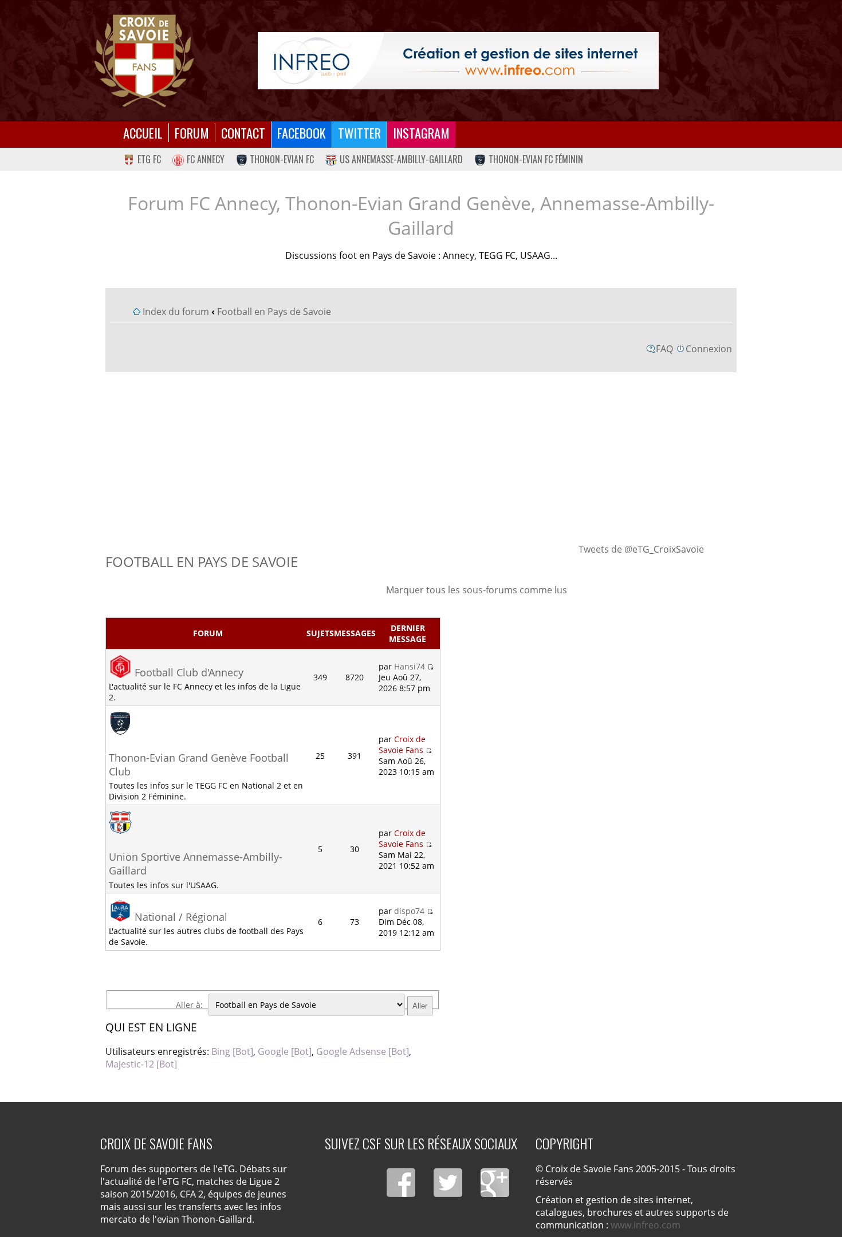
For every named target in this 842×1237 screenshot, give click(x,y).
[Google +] (495, 1182)
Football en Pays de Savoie (274, 311)
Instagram (421, 132)
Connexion (709, 348)
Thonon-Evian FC (282, 159)
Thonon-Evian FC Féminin (536, 159)
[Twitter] (448, 1182)
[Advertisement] (421, 457)
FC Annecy (206, 159)
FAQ (664, 348)
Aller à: (189, 1004)
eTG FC (149, 159)
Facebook (301, 132)
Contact (243, 132)
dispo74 (409, 910)
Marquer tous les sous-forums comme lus (476, 590)
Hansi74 (409, 666)
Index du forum (176, 311)
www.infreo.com (645, 1225)
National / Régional (181, 917)
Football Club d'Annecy (189, 672)
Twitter (359, 132)
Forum (192, 132)
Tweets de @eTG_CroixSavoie (641, 549)
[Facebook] (401, 1182)
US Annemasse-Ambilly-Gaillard (401, 159)
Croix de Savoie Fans (402, 744)
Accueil (143, 132)
